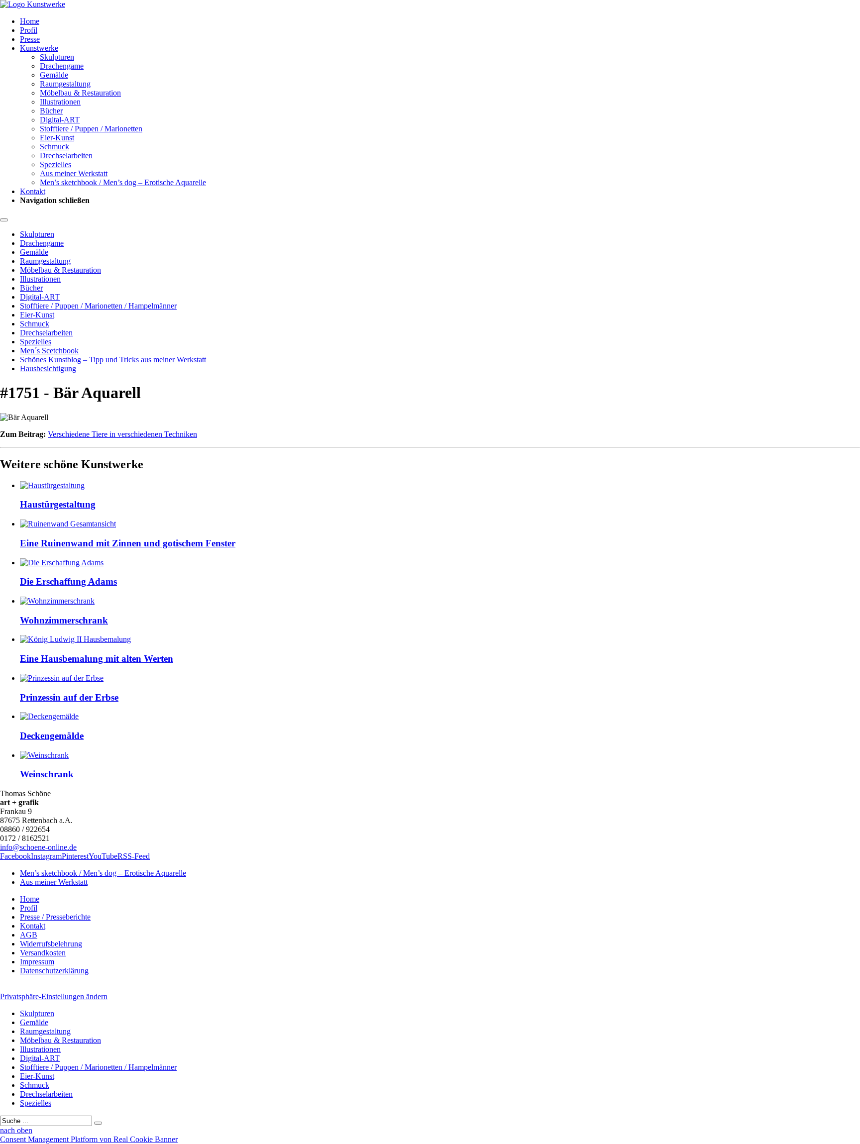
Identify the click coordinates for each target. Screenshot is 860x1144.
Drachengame (62, 66)
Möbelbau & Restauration (80, 93)
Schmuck (54, 146)
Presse (30, 39)
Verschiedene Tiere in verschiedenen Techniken (122, 434)
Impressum (37, 961)
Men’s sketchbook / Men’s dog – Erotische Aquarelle (123, 182)
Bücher (51, 110)
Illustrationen (60, 102)
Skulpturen (57, 57)
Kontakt (32, 191)
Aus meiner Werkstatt (74, 173)
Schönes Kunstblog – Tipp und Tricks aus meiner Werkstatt (113, 359)
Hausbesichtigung (48, 368)
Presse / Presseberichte (55, 917)
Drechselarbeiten (66, 155)
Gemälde (54, 75)
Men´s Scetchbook (49, 350)
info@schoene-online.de (38, 847)
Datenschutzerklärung (54, 970)
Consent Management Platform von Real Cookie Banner (89, 1139)
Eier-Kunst (57, 137)
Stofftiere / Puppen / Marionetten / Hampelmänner (98, 306)
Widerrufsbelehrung (51, 943)
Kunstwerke (39, 48)
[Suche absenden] (98, 1123)
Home (29, 21)
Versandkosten (43, 952)
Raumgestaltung (65, 84)
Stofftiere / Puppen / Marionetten (91, 128)
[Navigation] (4, 219)
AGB (28, 935)
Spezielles (55, 164)
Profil (28, 30)
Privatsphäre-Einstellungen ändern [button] (54, 996)
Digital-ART (60, 119)
